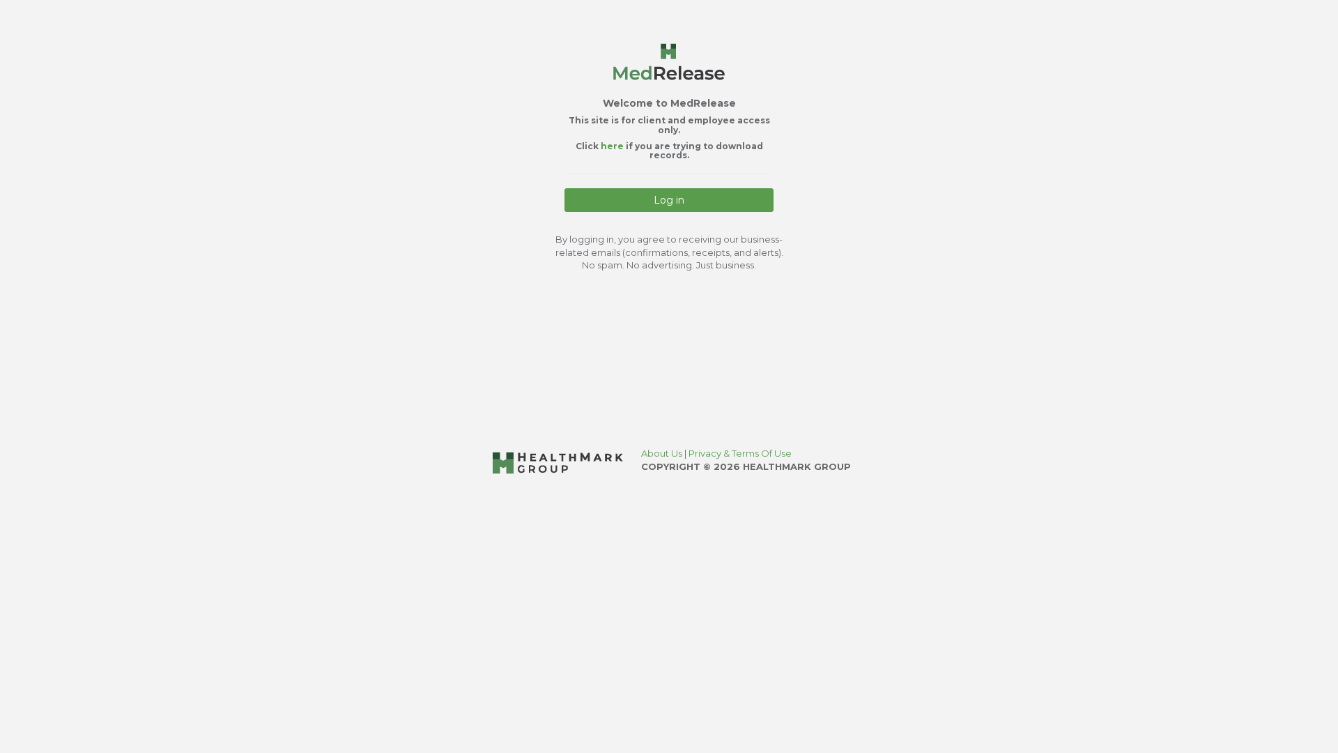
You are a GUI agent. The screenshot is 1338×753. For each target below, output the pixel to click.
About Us (662, 453)
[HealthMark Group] (557, 462)
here (613, 146)
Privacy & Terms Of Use (740, 453)
